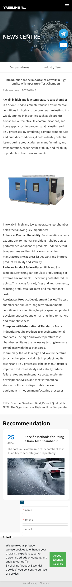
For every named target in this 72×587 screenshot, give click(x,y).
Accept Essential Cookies (57, 559)
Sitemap (44, 583)
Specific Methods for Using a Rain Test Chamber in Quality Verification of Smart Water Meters (44, 439)
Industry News (53, 67)
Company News (19, 67)
